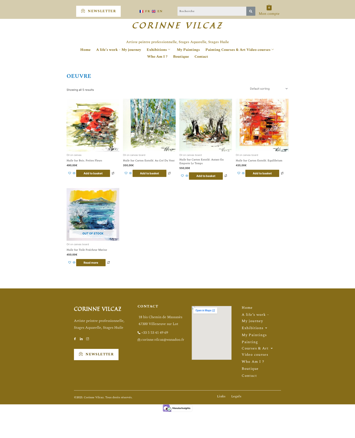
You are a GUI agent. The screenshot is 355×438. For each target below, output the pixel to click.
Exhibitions (157, 50)
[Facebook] (75, 337)
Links (221, 396)
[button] (254, 328)
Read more (91, 262)
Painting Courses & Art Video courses (238, 50)
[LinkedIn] (81, 337)
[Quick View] (74, 173)
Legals (236, 396)
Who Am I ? (157, 56)
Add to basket (93, 173)
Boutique (181, 56)
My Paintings (188, 50)
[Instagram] (87, 337)
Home (85, 50)
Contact (201, 56)
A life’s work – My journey (118, 50)
